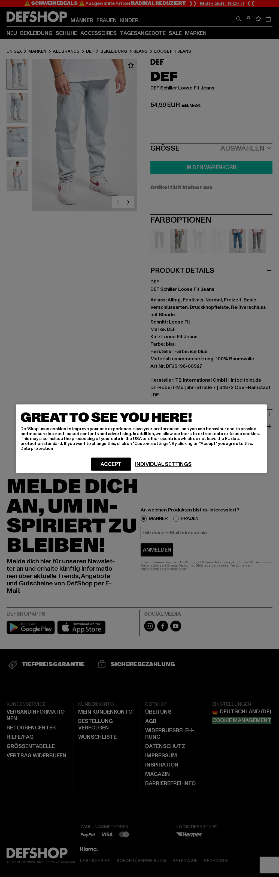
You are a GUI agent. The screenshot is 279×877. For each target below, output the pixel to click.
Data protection (36, 448)
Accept (111, 464)
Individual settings (163, 464)
